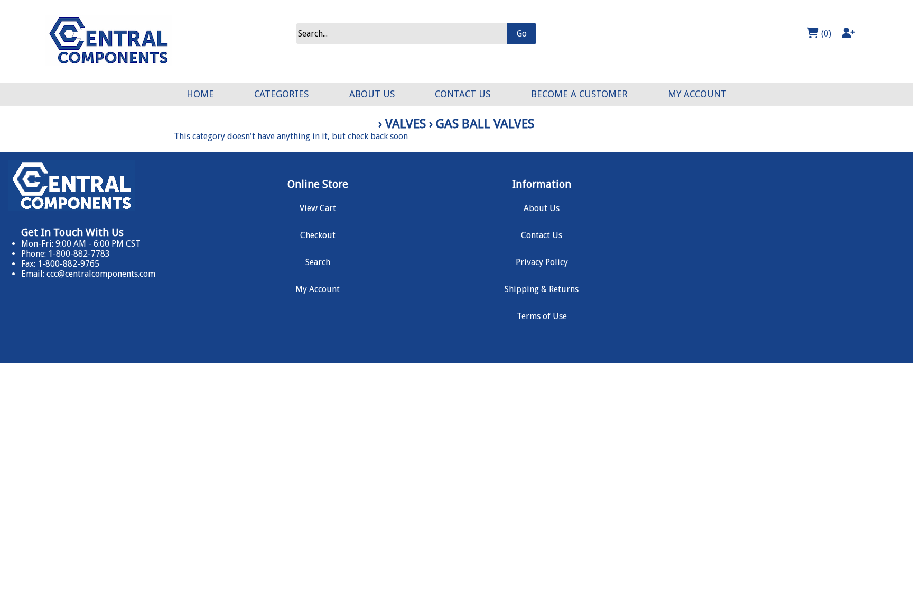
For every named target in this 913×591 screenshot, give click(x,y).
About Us (542, 208)
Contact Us (541, 235)
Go (522, 34)
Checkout (318, 235)
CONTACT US (462, 94)
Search (317, 262)
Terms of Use (542, 316)
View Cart (318, 208)
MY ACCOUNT (697, 94)
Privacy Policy (542, 262)
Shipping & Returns (542, 289)
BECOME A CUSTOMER (579, 94)
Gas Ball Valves (485, 123)
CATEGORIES (281, 94)
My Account (317, 289)
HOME (200, 94)
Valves (405, 123)
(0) (825, 34)
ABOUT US (372, 94)
